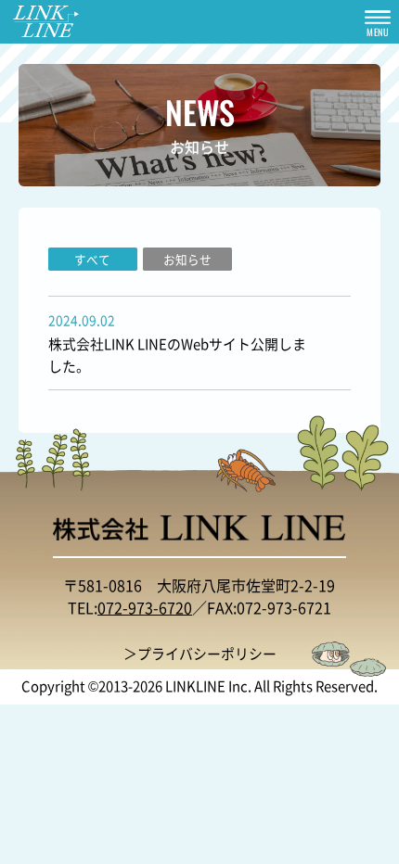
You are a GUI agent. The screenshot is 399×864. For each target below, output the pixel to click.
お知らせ (187, 259)
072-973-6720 (144, 607)
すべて (92, 259)
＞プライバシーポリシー (200, 653)
